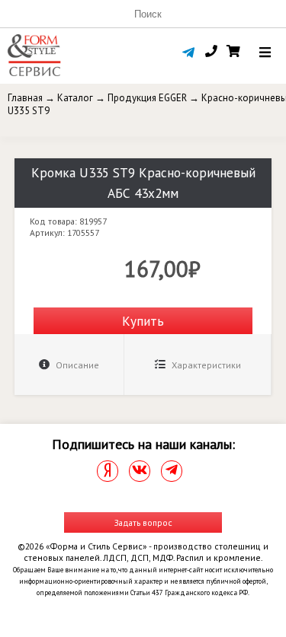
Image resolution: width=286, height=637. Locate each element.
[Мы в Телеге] (171, 471)
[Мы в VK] (139, 471)
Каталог (75, 97)
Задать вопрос (143, 522)
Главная (25, 97)
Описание (76, 365)
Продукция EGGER (147, 97)
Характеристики (205, 365)
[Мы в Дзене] (107, 471)
